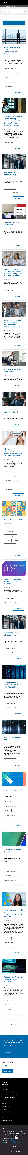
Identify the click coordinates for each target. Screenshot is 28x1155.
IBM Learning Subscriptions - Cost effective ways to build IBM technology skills (13, 452)
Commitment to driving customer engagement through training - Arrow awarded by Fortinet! (13, 272)
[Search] (24, 11)
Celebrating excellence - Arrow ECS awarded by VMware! (14, 581)
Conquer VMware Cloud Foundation (13, 223)
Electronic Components (8, 1092)
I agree (14, 1146)
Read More (18, 92)
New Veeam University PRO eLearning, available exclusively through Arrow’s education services (13, 120)
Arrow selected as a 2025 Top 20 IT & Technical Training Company (12, 50)
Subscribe (9, 1052)
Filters (14, 22)
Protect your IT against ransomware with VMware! (13, 979)
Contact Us (7, 1071)
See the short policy (14, 1151)
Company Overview (7, 1120)
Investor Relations (6, 1115)
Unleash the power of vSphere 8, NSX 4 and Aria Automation (12, 685)
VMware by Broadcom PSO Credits (13, 370)
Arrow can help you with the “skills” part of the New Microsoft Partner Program (13, 913)
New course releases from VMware (12, 851)
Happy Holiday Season (13, 519)
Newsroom (4, 1117)
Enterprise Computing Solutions (10, 1095)
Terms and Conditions (17, 1142)
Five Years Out (6, 1106)
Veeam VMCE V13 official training (11, 173)
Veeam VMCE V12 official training (11, 634)
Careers (4, 1109)
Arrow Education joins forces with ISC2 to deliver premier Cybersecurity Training (13, 323)
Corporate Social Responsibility (10, 1112)
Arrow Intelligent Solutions (9, 1097)
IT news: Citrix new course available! (11, 411)
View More (14, 1024)
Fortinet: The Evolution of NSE (13, 738)
